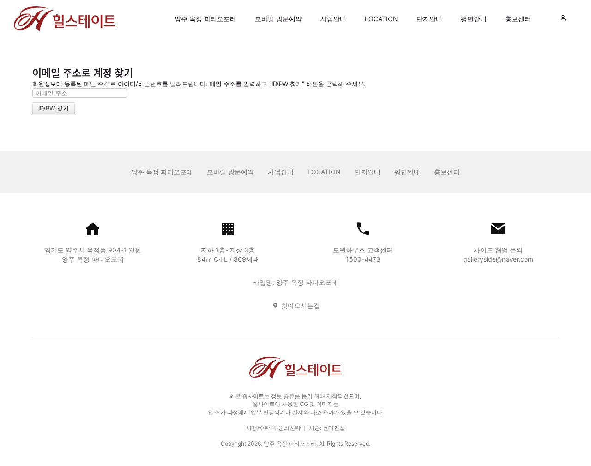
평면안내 (474, 19)
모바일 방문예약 (278, 19)
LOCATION (381, 19)
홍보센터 (518, 19)
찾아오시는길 (300, 305)
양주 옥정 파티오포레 (205, 19)
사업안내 (333, 19)
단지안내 (429, 19)
